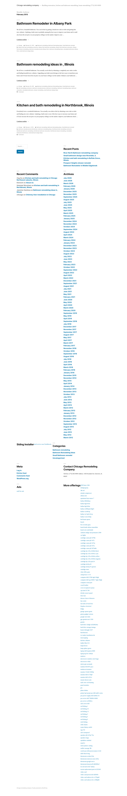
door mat (83, 596)
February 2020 (69, 310)
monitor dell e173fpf (86, 675)
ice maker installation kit (87, 635)
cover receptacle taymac (87, 588)
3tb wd (82, 490)
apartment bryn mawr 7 (87, 498)
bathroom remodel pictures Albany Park (39, 49)
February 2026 (69, 186)
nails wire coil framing (87, 682)
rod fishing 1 (84, 706)
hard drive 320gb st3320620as (89, 625)
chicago (20, 45)
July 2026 (68, 178)
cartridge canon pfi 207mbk (88, 548)
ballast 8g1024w (85, 506)
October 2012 (69, 421)
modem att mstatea (85, 669)
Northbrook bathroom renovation (42, 131)
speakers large (84, 738)
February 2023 (69, 265)
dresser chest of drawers (87, 598)
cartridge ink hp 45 (85, 564)
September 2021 (70, 283)
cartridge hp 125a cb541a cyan (89, 554)
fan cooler (83, 601)
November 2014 (70, 378)
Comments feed (23, 476)
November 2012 (70, 419)
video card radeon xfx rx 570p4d (89, 777)
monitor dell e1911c (86, 677)
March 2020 (68, 308)
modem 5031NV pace (86, 667)
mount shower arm (85, 680)
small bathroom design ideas (27, 51)
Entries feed (21, 473)
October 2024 (69, 227)
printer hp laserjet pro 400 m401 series (91, 693)
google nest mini (85, 617)
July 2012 (67, 429)
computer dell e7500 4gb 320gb (89, 577)
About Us (30, 183)
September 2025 (70, 197)
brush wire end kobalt (86, 530)
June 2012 (68, 432)
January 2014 (69, 386)
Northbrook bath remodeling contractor (62, 129)
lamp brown (83, 646)
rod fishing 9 (84, 719)
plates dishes (84, 690)
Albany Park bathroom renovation (64, 47)
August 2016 (69, 356)
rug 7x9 (82, 730)
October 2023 (69, 251)
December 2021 (70, 281)
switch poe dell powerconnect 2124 (90, 751)
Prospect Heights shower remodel (77, 163)
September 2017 (70, 332)
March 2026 (68, 183)
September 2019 (70, 313)
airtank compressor (86, 493)
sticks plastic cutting (86, 746)
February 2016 (69, 370)
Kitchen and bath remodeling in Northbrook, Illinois (55, 105)
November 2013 (70, 392)
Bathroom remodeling (42, 45)
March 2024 (68, 237)
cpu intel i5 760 (84, 590)
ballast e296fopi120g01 (87, 509)
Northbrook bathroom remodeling (25, 131)
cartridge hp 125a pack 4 (87, 561)
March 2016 (68, 367)
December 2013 (70, 389)
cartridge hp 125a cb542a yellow (89, 556)
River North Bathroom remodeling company (81, 153)
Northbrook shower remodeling (58, 131)
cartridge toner (84, 569)
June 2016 (68, 362)
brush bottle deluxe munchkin (89, 527)
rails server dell (84, 703)
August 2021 (69, 286)
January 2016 (69, 373)
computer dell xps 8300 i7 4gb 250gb (91, 580)
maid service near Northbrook (42, 444)
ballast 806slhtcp (85, 501)
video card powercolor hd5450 (89, 775)
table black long (85, 753)
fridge (82, 609)
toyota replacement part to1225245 (90, 769)
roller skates (84, 725)
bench (82, 522)
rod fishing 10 (84, 709)
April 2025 (68, 210)
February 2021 (69, 297)
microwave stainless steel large (89, 659)
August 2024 (69, 232)
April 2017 (68, 340)
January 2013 (69, 413)
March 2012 (68, 438)
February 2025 (69, 216)
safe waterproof (85, 732)
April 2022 (68, 275)
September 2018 (70, 321)
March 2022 (68, 278)
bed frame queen (85, 519)
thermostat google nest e (87, 761)
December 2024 (70, 221)
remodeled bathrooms (27, 90)
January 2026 (69, 189)
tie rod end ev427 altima (87, 767)
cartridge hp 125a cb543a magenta (90, 559)
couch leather (84, 585)
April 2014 (68, 383)
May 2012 (67, 435)
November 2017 (70, 329)
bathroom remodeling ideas (56, 49)
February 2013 (69, 411)
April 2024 (68, 235)
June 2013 (68, 400)
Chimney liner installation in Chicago (40, 195)
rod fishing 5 (84, 717)
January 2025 (69, 219)
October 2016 (69, 351)
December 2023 (70, 246)
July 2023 (68, 256)
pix (81, 688)
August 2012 (69, 427)
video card (83, 772)
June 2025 (68, 205)
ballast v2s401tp (85, 511)
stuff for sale (20, 491)
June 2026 (68, 181)
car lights (83, 535)
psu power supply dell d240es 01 (90, 696)
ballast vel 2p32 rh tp (86, 514)
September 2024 (70, 229)
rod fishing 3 (84, 714)
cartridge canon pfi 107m (87, 543)
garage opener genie (86, 611)
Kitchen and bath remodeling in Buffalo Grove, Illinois (82, 159)
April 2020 (68, 305)
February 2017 (69, 346)
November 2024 (70, 224)
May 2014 (67, 381)
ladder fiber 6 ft (84, 643)
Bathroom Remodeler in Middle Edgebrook (80, 166)
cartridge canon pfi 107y (87, 546)
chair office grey (85, 572)
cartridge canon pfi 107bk (87, 538)
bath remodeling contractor (25, 88)
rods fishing (83, 722)
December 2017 (70, 327)
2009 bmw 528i (85, 485)
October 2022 (69, 267)
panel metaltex (84, 685)
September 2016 (70, 354)
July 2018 (67, 324)
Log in (19, 470)
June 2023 (68, 259)
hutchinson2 (84, 632)
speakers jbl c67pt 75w (87, 735)
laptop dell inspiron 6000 (87, 651)
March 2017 (68, 343)
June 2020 (68, 300)
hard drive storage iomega (88, 627)
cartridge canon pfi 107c (87, 540)
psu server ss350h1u (86, 701)
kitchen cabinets (85, 640)
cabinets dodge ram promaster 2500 (90, 533)
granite (82, 622)
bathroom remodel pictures (39, 88)
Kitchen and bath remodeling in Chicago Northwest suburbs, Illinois (37, 179)
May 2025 (68, 208)
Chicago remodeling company (28, 5)
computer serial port (86, 582)
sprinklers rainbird (85, 740)
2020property (84, 488)
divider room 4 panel (86, 593)
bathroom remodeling (51, 88)
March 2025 (68, 213)
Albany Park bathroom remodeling (46, 47)
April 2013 (68, 405)
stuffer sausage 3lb (85, 748)
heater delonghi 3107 (86, 630)
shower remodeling (38, 90)
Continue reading (23, 39)
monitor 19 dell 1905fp (87, 672)
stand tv (82, 743)
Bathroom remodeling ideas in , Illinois (45, 64)
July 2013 (67, 397)
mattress (82, 656)
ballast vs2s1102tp (85, 517)
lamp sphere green (85, 648)
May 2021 (67, 294)
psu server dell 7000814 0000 (89, 698)
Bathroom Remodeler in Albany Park (44, 23)
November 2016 (70, 348)
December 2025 (70, 192)
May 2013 (67, 402)
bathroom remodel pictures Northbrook (28, 129)
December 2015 (70, 375)
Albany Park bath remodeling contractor (28, 47)
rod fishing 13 (84, 711)
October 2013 (69, 394)
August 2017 (69, 335)
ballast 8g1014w (85, 504)
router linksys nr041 (86, 727)
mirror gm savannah (86, 664)
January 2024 (69, 243)
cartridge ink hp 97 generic (88, 567)
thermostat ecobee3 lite (87, 756)
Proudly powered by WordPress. (40, 788)
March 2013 (68, 408)
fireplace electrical (85, 606)
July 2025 (68, 202)
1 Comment (21, 92)
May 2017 (67, 337)
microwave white (85, 661)
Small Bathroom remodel (69, 45)
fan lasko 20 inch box (86, 604)
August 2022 (69, 273)
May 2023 (68, 262)
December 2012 (70, 416)
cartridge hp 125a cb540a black (89, 551)
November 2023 (70, 248)
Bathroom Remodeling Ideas (55, 45)
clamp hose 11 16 (85, 575)
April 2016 (68, 365)
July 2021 (67, 289)
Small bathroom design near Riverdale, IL (80, 156)
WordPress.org (23, 479)
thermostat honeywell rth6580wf (89, 764)
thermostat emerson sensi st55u (89, 759)
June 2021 (68, 292)
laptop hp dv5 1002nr (86, 654)
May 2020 (68, 302)
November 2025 (70, 194)
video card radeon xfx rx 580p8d (89, 780)
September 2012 (70, 424)
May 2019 (67, 316)
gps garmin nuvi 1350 (86, 619)
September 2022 (70, 270)
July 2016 (67, 359)
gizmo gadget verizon (86, 614)
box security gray (85, 525)
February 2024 (69, 240)
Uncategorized (59, 458)
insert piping (84, 638)
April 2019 (68, 319)
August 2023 (69, 254)
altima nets (83, 496)
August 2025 (69, 200)
